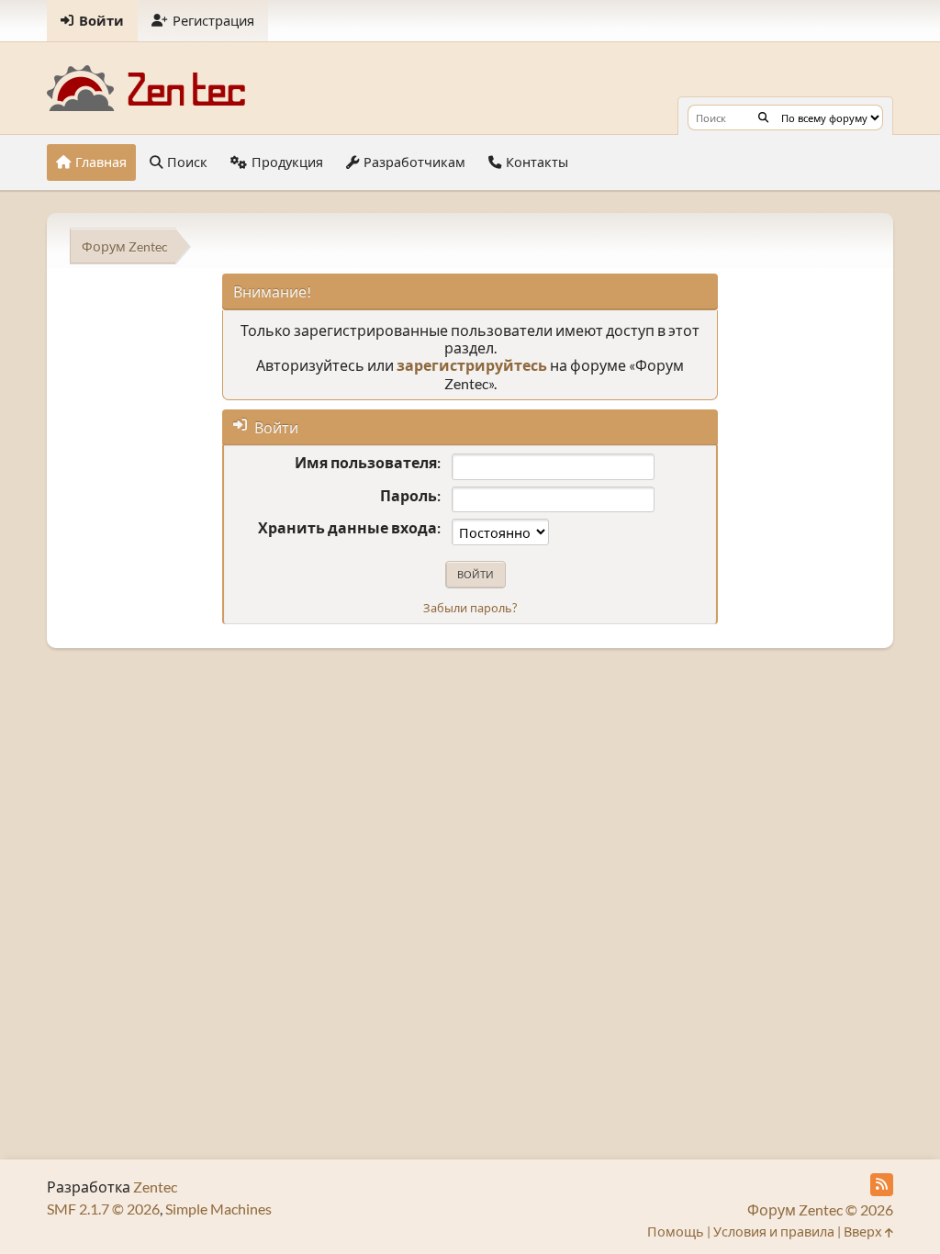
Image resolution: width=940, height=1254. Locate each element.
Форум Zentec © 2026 (820, 1209)
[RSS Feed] (881, 1184)
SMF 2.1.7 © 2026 (103, 1208)
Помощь (675, 1231)
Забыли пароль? (470, 607)
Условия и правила (773, 1231)
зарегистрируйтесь (472, 365)
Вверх (864, 1231)
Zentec (155, 1186)
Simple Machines (218, 1208)
